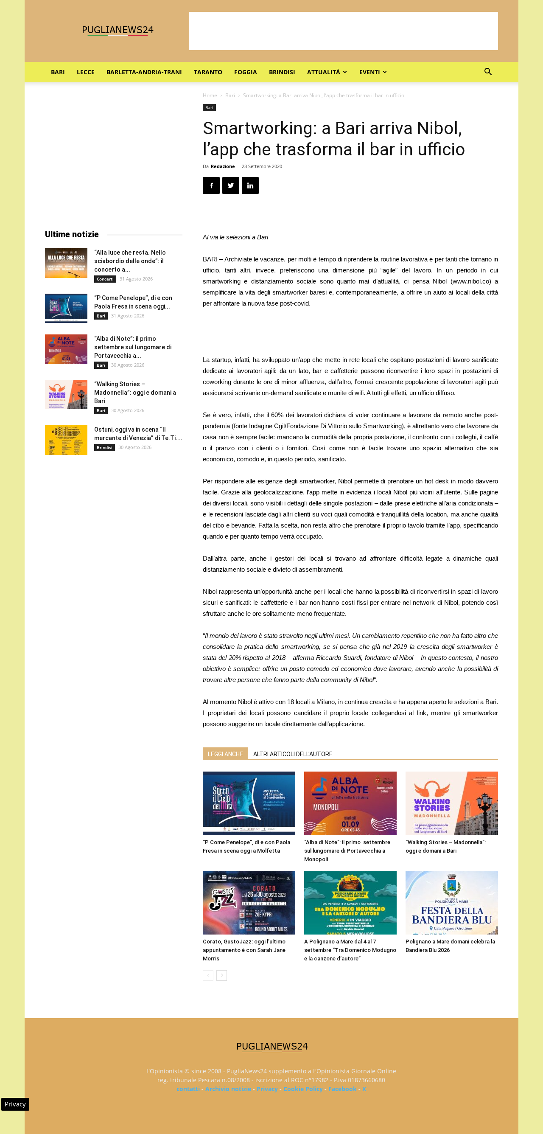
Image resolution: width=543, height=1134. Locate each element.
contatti (188, 1089)
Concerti (105, 279)
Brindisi (282, 72)
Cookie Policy (303, 1089)
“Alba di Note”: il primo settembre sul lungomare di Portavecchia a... (132, 347)
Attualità (323, 72)
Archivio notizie (228, 1089)
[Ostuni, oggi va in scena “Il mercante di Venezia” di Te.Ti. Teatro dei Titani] (66, 440)
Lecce (86, 72)
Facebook (342, 1089)
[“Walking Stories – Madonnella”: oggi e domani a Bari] (452, 803)
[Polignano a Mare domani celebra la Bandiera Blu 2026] (452, 903)
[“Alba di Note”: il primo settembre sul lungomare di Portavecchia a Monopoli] (350, 803)
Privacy (267, 1089)
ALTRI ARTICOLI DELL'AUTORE (293, 754)
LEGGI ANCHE (225, 754)
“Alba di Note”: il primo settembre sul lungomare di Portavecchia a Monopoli (347, 850)
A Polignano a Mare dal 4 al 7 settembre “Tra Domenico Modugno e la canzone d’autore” (350, 950)
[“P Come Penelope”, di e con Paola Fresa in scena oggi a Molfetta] (249, 803)
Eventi (369, 72)
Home (210, 95)
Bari (58, 72)
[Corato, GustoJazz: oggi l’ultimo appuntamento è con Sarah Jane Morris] (249, 903)
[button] (488, 73)
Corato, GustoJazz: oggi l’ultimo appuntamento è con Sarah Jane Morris (244, 950)
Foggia (245, 72)
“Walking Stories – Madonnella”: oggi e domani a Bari (135, 392)
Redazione (223, 166)
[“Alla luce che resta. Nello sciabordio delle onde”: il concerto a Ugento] (66, 263)
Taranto (208, 72)
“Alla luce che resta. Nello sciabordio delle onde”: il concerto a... (130, 261)
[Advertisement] (343, 31)
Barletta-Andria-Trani (144, 72)
